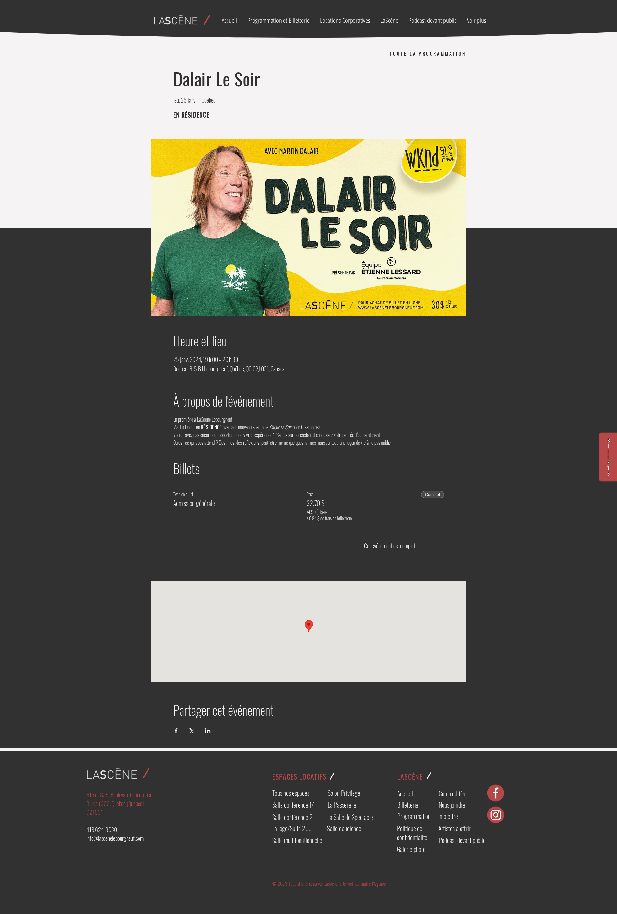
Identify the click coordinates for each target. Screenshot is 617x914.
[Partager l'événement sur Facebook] (176, 730)
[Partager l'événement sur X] (192, 730)
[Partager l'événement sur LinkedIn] (208, 730)
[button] (345, 20)
